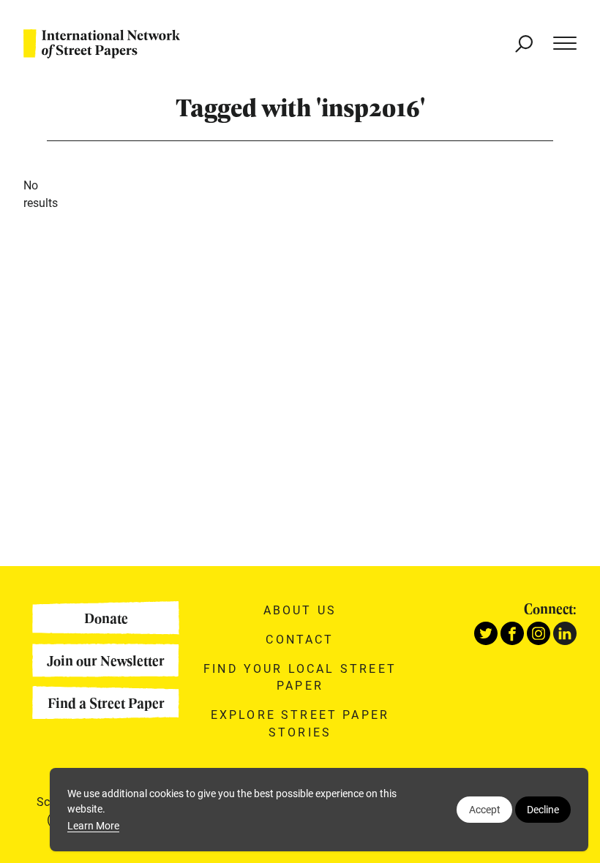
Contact (300, 639)
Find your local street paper (300, 676)
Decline (543, 809)
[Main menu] (558, 43)
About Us (300, 609)
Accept (484, 809)
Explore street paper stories (300, 722)
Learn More (93, 825)
